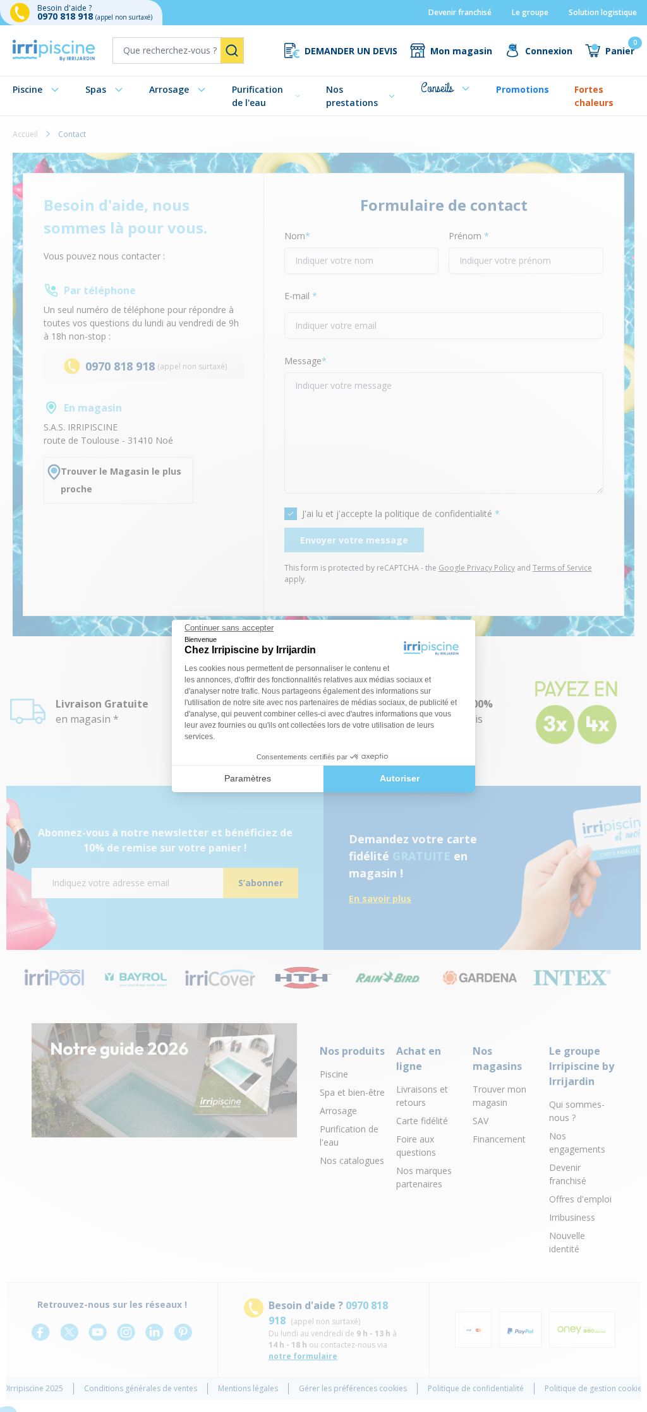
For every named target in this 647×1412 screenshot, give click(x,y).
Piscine (27, 89)
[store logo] (54, 50)
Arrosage (169, 89)
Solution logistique (603, 12)
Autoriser (400, 778)
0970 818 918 (66, 16)
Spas (95, 89)
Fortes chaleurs (594, 96)
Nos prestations (352, 96)
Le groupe (530, 12)
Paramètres (247, 778)
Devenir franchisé (460, 12)
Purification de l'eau (257, 96)
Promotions (522, 89)
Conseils (437, 88)
